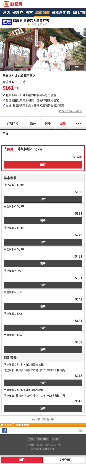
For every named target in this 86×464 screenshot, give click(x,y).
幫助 (39, 445)
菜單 (63, 123)
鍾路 (26, 424)
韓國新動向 (61, 13)
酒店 (6, 13)
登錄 (30, 439)
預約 (43, 164)
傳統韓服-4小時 (13, 270)
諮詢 (46, 445)
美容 (29, 13)
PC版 (55, 439)
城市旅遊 (42, 13)
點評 (33, 123)
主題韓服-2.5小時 (14, 249)
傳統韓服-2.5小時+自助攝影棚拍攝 (24, 364)
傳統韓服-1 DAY (13, 313)
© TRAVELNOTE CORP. (43, 449)
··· (78, 123)
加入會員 (29, 445)
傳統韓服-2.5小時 (14, 227)
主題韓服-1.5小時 (14, 206)
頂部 (81, 430)
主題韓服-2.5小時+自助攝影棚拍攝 (24, 390)
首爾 (18, 424)
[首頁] (2, 425)
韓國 (9, 424)
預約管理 (42, 439)
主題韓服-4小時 (13, 292)
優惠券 (17, 13)
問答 (48, 123)
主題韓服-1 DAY (13, 335)
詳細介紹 (12, 123)
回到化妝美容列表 (44, 419)
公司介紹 (56, 445)
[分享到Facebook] (4, 432)
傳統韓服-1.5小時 (14, 184)
